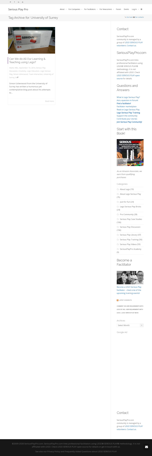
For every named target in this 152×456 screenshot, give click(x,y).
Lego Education (33, 71)
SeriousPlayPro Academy (130, 249)
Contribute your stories (127, 119)
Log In (134, 9)
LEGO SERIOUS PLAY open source (72, 446)
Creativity (22, 71)
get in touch (107, 446)
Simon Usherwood (20, 74)
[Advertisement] (134, 370)
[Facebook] (14, 2)
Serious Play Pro (18, 9)
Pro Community (126, 214)
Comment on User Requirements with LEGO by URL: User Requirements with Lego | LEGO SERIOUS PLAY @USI (130, 309)
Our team (129, 17)
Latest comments (125, 300)
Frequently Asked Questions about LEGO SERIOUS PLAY (91, 451)
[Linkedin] (18, 2)
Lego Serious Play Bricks (130, 206)
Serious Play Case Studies (131, 219)
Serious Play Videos (128, 244)
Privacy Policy (53, 451)
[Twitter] (10, 2)
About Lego (125, 189)
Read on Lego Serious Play (128, 109)
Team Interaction (36, 74)
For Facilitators (90, 9)
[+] (31, 40)
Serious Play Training (129, 239)
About (62, 9)
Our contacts (139, 17)
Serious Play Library (128, 235)
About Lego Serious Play (130, 194)
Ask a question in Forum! (127, 100)
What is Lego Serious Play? (128, 97)
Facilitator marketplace (126, 106)
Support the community (127, 115)
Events (126, 9)
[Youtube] (22, 2)
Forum (118, 9)
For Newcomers (106, 9)
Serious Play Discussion (130, 227)
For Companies (74, 9)
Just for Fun (125, 202)
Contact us (131, 45)
